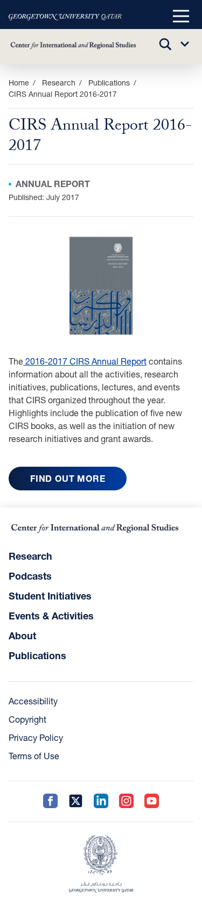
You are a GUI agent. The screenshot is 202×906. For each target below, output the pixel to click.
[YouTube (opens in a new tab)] (151, 801)
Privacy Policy (36, 737)
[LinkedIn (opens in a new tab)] (101, 801)
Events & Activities (51, 616)
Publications (109, 82)
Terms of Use (34, 756)
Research (30, 556)
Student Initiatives (50, 596)
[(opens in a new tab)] (65, 16)
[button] (181, 16)
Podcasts (30, 576)
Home (19, 82)
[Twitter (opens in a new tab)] (75, 801)
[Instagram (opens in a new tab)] (126, 801)
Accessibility (33, 701)
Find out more (67, 478)
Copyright (27, 719)
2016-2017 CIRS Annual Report (85, 361)
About (22, 635)
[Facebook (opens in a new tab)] (50, 801)
